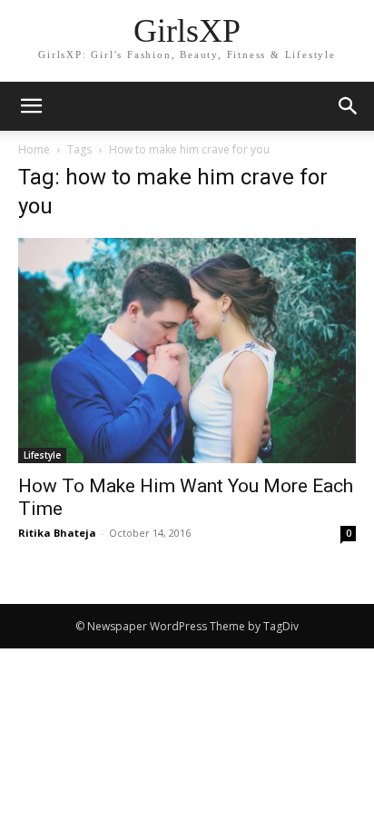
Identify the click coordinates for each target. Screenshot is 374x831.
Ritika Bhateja (57, 532)
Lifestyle (42, 455)
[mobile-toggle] (31, 106)
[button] (348, 106)
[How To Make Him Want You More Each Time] (187, 350)
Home (34, 149)
